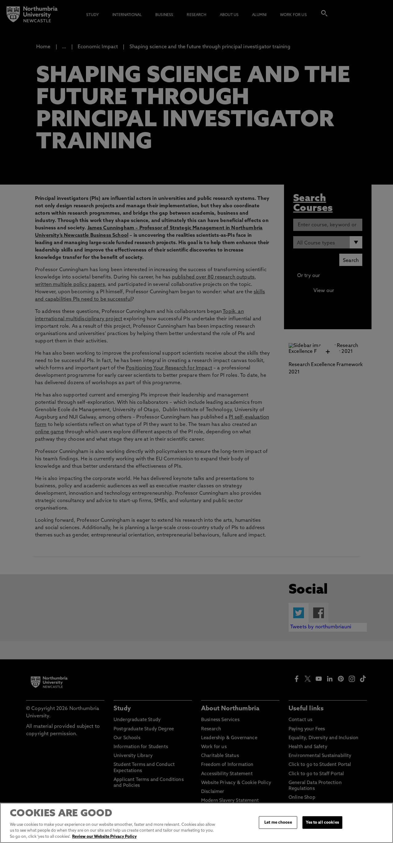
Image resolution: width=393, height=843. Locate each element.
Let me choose (278, 822)
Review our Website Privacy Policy (104, 837)
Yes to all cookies (322, 822)
